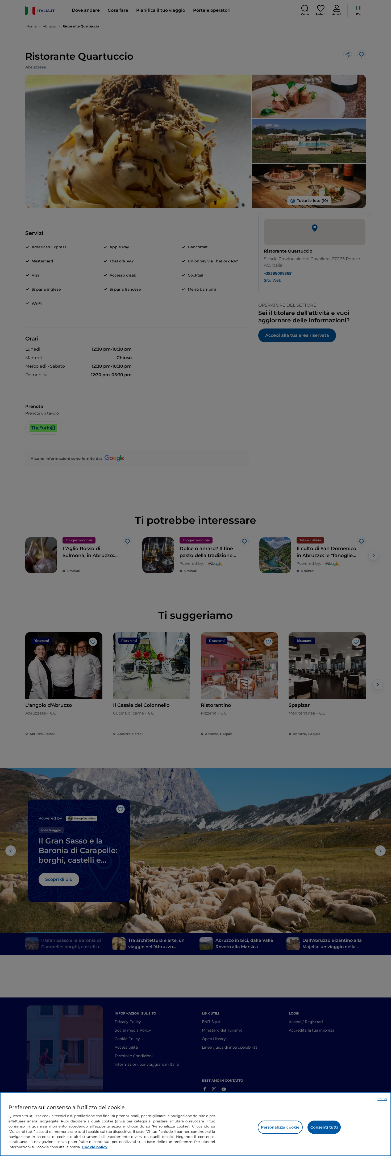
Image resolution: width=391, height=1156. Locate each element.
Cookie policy (94, 1147)
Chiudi (382, 1099)
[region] (195, 1124)
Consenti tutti (324, 1127)
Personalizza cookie (280, 1127)
